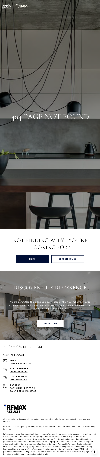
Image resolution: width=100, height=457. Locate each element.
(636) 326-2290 (18, 371)
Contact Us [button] (50, 323)
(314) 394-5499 (18, 379)
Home (32, 259)
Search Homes (68, 259)
